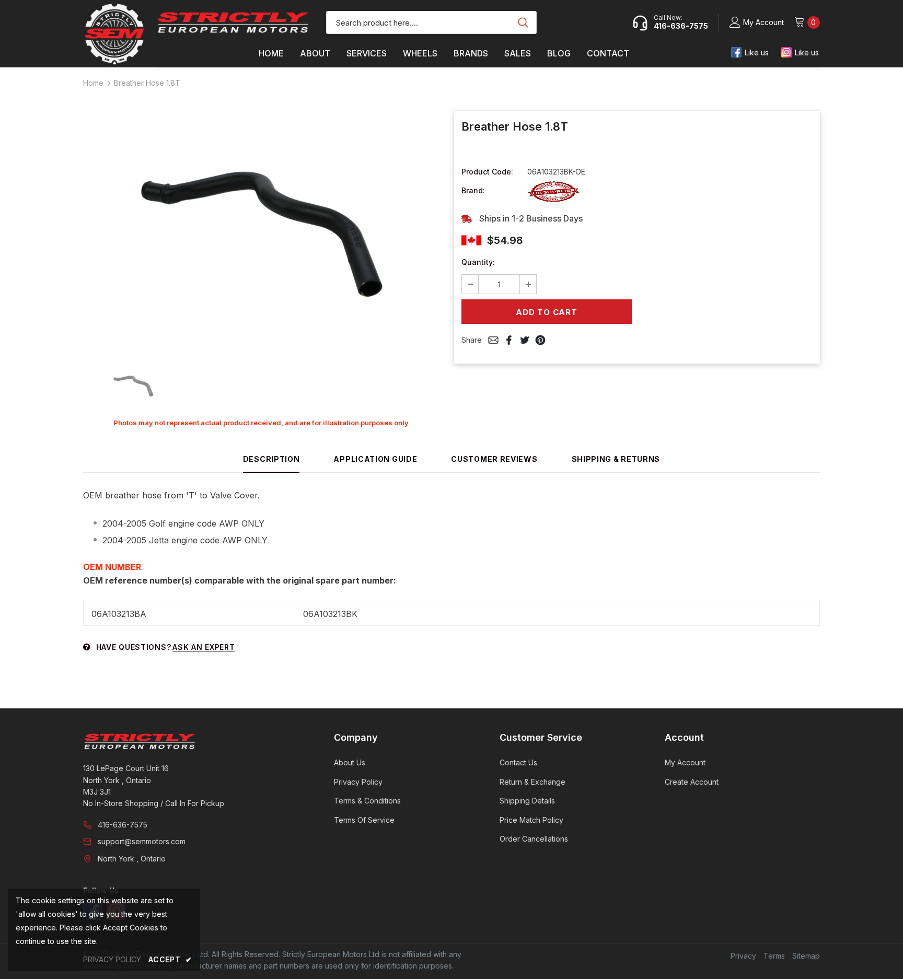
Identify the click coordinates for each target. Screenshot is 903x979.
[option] (260, 232)
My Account (763, 22)
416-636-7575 (122, 824)
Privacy (743, 955)
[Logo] (233, 22)
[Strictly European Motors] (194, 741)
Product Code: (487, 171)
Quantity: (478, 262)
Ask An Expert (203, 647)
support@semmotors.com (142, 841)
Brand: (473, 190)
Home (93, 82)
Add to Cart (546, 312)
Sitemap (806, 955)
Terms (774, 955)
